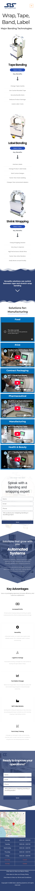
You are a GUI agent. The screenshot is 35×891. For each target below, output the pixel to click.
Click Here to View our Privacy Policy (17, 874)
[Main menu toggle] (31, 5)
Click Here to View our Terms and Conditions (17, 877)
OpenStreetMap (14, 836)
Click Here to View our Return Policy (17, 871)
